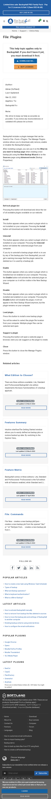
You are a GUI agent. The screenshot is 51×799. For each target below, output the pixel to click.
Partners (7, 727)
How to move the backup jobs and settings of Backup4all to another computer (26, 618)
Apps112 (37, 705)
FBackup (22, 702)
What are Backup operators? (15, 591)
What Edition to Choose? (19, 375)
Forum (31, 727)
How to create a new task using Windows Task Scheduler (26, 584)
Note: (8, 111)
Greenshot (9, 679)
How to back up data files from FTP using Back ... (22, 746)
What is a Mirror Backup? (14, 598)
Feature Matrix (13, 470)
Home (6, 716)
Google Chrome (10, 642)
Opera (7, 645)
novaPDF (5, 705)
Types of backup (11, 587)
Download (33, 716)
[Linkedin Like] (31, 568)
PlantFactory (9, 675)
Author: (9, 85)
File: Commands (14, 514)
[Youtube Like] (25, 568)
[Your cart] (39, 21)
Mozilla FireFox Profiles (13, 649)
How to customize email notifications (18, 736)
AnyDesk (8, 682)
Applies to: (11, 101)
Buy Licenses (34, 720)
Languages (8, 730)
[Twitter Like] (18, 568)
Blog (30, 730)
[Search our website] (47, 22)
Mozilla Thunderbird (12, 652)
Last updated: (12, 93)
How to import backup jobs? (14, 739)
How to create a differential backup (17, 750)
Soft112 (30, 705)
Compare (32, 723)
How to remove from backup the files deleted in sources (25, 614)
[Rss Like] (37, 568)
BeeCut (7, 668)
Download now (27, 61)
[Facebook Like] (12, 568)
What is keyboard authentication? (17, 594)
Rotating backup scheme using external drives (22, 623)
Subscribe (42, 773)
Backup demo (9, 743)
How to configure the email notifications (19, 626)
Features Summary (16, 422)
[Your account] (44, 20)
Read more (26, 408)
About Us (7, 720)
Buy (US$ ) (26, 12)
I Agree (24, 791)
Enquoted (21, 707)
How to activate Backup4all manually (18, 610)
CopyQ (7, 672)
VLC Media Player (11, 656)
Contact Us (8, 723)
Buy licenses (26, 67)
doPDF (12, 705)
